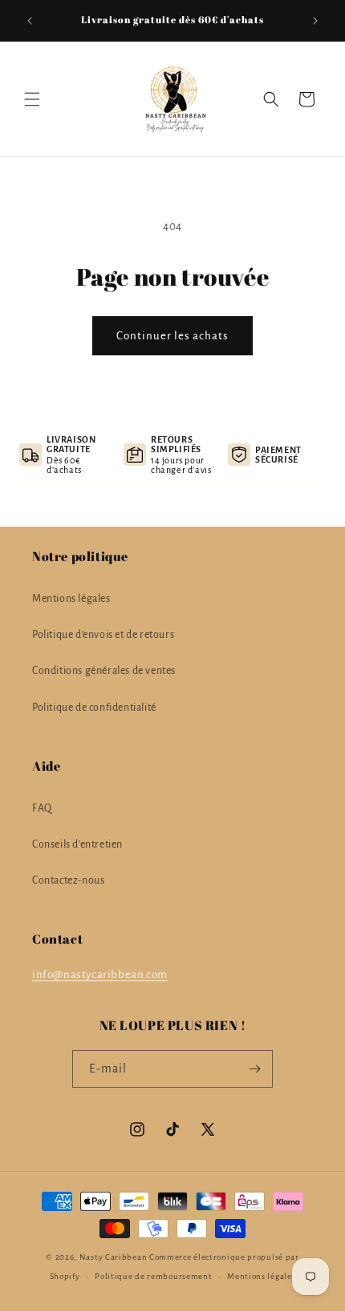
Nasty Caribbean (113, 1257)
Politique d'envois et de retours (103, 634)
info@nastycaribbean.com (100, 974)
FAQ (42, 808)
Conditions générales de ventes (104, 670)
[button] (32, 99)
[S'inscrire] (254, 1069)
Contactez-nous (68, 880)
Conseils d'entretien (77, 844)
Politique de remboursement (153, 1276)
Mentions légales (71, 598)
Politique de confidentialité (94, 707)
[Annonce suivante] (315, 20)
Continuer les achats (172, 336)
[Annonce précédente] (29, 20)
